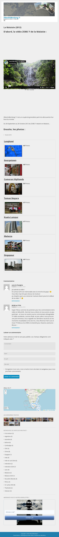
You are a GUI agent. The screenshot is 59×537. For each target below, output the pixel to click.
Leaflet (45, 410)
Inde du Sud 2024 (10, 460)
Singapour (9, 255)
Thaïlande (8, 488)
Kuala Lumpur (11, 217)
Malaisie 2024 (9, 476)
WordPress (43, 535)
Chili (6, 448)
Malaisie (7, 473)
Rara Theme (31, 535)
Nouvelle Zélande (10, 479)
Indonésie (8, 464)
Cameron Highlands (14, 179)
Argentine (8, 436)
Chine (6, 451)
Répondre (15, 301)
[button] (40, 407)
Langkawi (9, 141)
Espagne (7, 454)
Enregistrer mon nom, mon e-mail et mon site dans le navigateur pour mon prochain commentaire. (30, 370)
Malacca (8, 236)
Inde (6, 457)
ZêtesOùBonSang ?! (12, 17)
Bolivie (7, 442)
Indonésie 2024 (9, 467)
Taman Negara (11, 198)
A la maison (8, 433)
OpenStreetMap (52, 410)
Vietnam (7, 491)
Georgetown (10, 160)
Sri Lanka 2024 (9, 485)
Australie (7, 439)
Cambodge (8, 445)
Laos (6, 470)
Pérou (6, 482)
